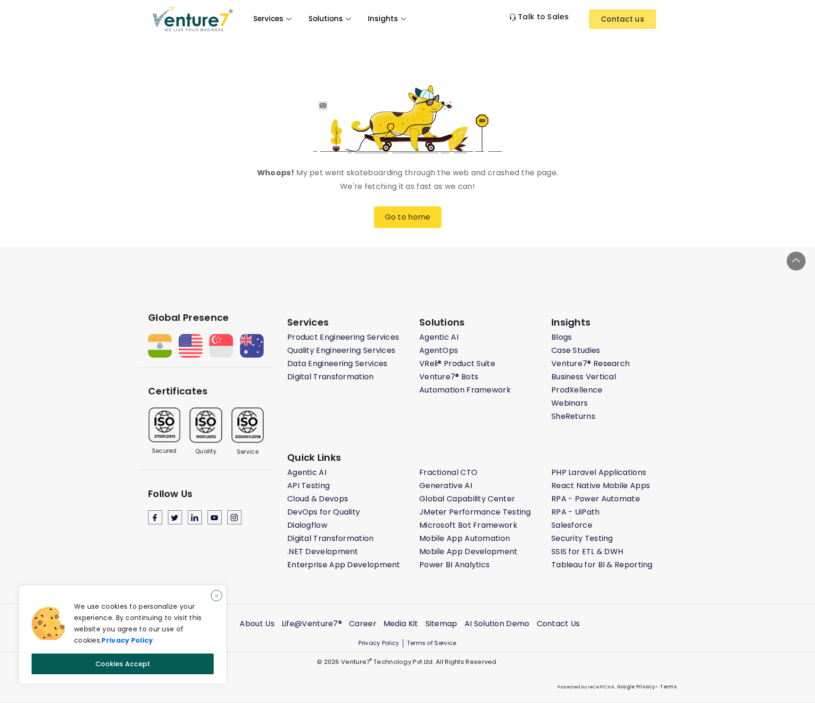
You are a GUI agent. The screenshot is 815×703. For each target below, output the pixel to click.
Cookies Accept (122, 664)
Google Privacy (635, 687)
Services (268, 19)
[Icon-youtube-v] (215, 517)
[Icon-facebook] (155, 517)
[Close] (216, 595)
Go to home (408, 217)
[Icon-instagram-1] (234, 517)
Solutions (325, 19)
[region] (122, 634)
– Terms (665, 687)
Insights (383, 19)
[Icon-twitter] (175, 517)
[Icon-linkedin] (195, 517)
